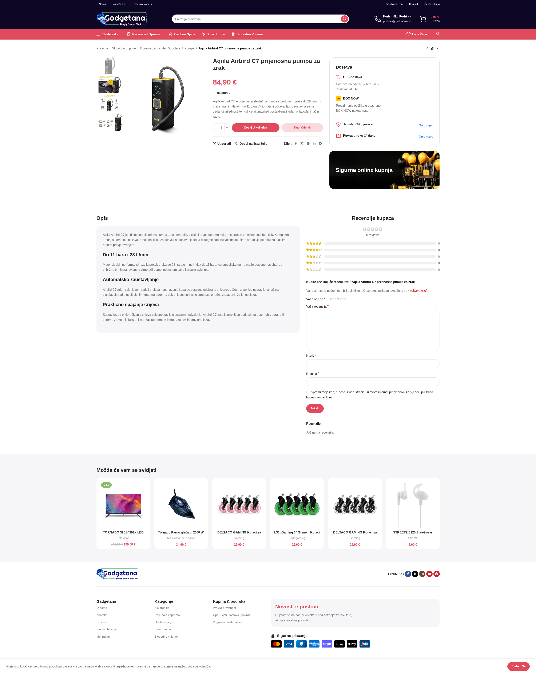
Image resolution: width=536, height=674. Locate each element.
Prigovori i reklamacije (227, 622)
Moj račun (103, 636)
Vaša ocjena (315, 299)
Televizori (123, 538)
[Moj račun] (437, 34)
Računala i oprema (167, 615)
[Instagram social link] (422, 574)
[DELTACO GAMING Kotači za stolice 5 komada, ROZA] (239, 504)
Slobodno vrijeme (124, 48)
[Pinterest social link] (308, 143)
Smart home (163, 629)
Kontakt (101, 615)
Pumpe (189, 48)
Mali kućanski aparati (181, 538)
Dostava (101, 622)
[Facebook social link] (295, 143)
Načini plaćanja (106, 629)
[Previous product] (427, 48)
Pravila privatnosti (225, 607)
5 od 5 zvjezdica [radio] (344, 299)
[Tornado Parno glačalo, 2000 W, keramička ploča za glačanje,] (181, 504)
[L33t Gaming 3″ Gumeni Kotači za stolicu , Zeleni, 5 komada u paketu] (297, 504)
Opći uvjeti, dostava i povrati (231, 615)
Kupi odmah (302, 127)
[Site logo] (121, 18)
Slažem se (518, 666)
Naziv (311, 355)
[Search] (344, 19)
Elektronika (162, 607)
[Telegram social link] (320, 143)
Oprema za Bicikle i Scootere (160, 48)
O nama (101, 607)
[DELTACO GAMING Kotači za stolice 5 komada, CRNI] (355, 504)
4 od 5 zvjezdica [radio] (341, 299)
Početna (102, 48)
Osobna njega (164, 622)
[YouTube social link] (429, 574)
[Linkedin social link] (314, 143)
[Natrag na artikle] (432, 48)
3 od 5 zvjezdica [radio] (338, 299)
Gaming (239, 538)
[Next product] (437, 48)
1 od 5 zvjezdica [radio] (331, 299)
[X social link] (302, 143)
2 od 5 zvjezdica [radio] (334, 299)
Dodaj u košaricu (255, 127)
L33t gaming (297, 538)
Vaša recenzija (317, 306)
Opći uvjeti (425, 125)
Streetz (413, 538)
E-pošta (312, 373)
